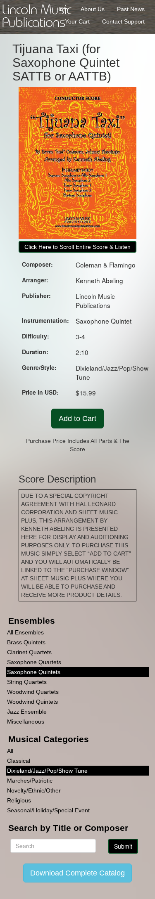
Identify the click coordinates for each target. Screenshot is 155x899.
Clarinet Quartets (29, 652)
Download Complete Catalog (77, 873)
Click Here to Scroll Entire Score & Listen (77, 247)
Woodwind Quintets (32, 701)
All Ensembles (25, 632)
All (10, 751)
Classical (18, 760)
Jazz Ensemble (27, 711)
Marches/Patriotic (29, 780)
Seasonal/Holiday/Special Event (48, 810)
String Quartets (27, 682)
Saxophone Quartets (34, 662)
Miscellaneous (25, 721)
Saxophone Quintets (33, 672)
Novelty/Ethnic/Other (34, 790)
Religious (19, 800)
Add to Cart (77, 418)
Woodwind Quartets (33, 691)
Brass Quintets (26, 642)
